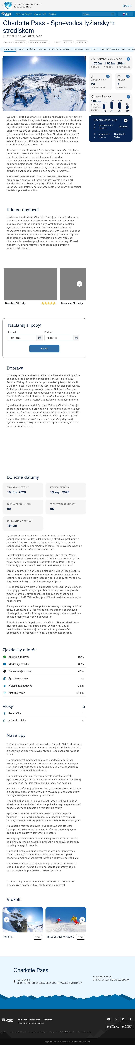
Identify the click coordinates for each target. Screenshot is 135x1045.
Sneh (21, 49)
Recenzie (78, 49)
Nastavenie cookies (84, 1032)
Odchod (48, 332)
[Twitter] (116, 1019)
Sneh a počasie (24, 14)
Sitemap (51, 1032)
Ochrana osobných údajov (18, 1032)
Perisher (81, 42)
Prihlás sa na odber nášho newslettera (31, 1023)
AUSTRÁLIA (10, 36)
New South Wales (39, 42)
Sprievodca (10, 49)
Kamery (42, 49)
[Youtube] (109, 1019)
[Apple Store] (127, 1026)
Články (52, 14)
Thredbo (67, 42)
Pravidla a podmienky (38, 1032)
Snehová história (109, 49)
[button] (44, 449)
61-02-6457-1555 (102, 976)
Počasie (31, 49)
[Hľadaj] (113, 14)
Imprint (4, 1032)
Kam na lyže (40, 14)
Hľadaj (44, 348)
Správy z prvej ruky (60, 49)
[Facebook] (130, 1019)
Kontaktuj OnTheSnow (29, 1019)
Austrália (20, 42)
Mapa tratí (91, 49)
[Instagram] (123, 1019)
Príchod (12, 332)
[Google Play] (113, 1026)
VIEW (37, 937)
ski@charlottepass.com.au (111, 979)
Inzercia (48, 1019)
